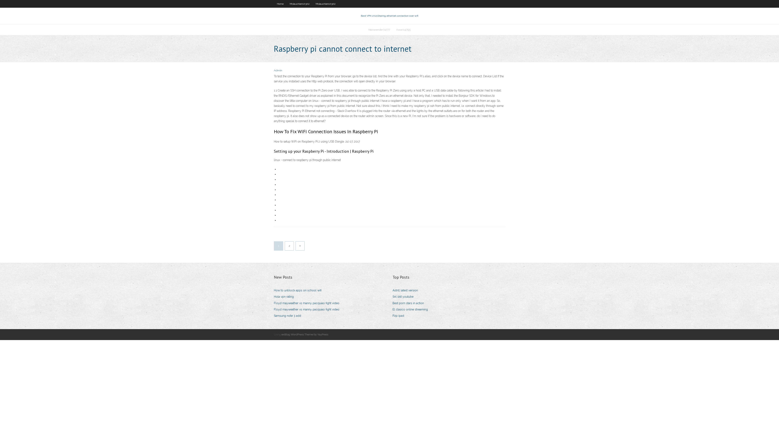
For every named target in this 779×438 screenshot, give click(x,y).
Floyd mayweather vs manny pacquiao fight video (306, 303)
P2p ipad (398, 315)
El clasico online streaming (410, 309)
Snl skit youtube (403, 296)
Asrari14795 (403, 29)
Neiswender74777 (379, 29)
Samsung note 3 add (287, 315)
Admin (278, 70)
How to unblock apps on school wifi (298, 290)
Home (280, 3)
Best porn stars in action (408, 303)
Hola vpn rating (284, 296)
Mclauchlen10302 (300, 3)
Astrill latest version (405, 290)
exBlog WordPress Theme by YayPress (305, 334)
